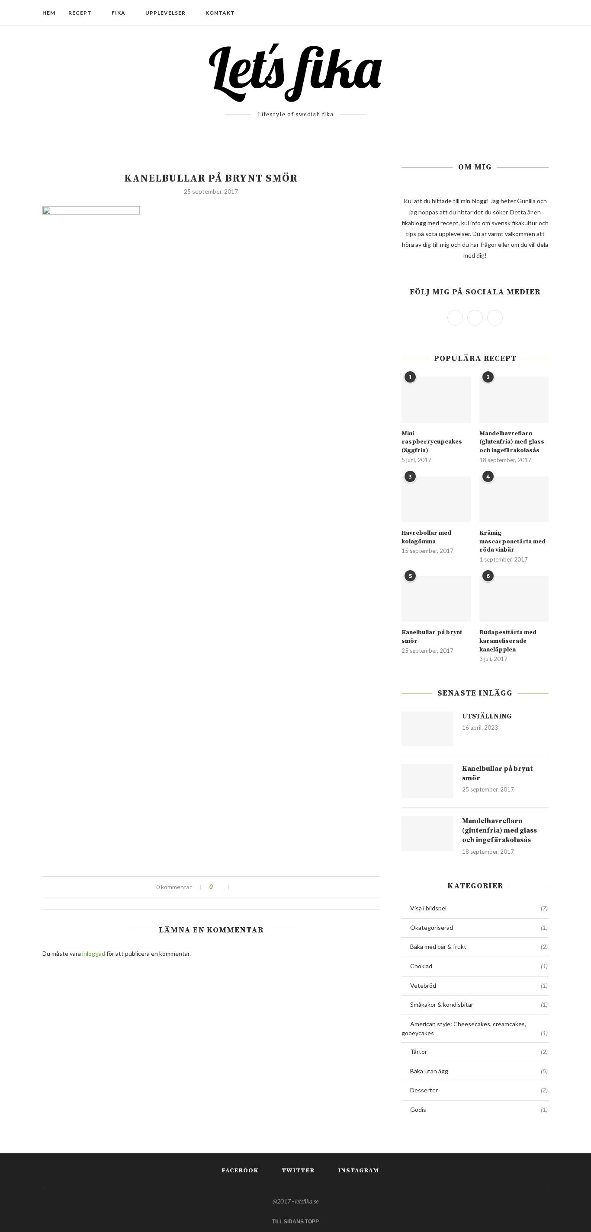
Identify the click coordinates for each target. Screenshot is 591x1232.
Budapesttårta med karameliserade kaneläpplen (507, 641)
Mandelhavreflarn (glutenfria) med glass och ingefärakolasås (511, 442)
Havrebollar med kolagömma (426, 537)
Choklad (479, 966)
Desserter (479, 1090)
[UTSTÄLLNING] (427, 729)
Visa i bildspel (479, 908)
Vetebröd (479, 985)
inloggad (93, 953)
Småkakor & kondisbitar (479, 1004)
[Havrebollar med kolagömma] (436, 499)
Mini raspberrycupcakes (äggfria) (431, 442)
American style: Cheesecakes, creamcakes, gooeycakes (474, 1028)
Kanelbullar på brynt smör (431, 637)
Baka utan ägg (479, 1071)
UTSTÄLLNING (486, 716)
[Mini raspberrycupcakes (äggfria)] (436, 400)
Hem (48, 13)
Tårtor (479, 1051)
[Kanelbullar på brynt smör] (436, 599)
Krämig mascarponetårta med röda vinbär (512, 541)
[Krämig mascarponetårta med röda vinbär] (514, 499)
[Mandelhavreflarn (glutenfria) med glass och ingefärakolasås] (514, 400)
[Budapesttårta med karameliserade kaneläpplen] (514, 599)
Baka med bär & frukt (479, 946)
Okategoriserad (479, 927)
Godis (479, 1109)
